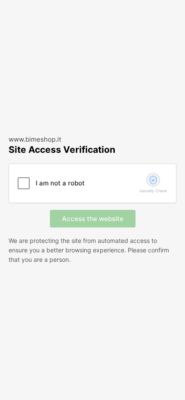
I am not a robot (60, 183)
